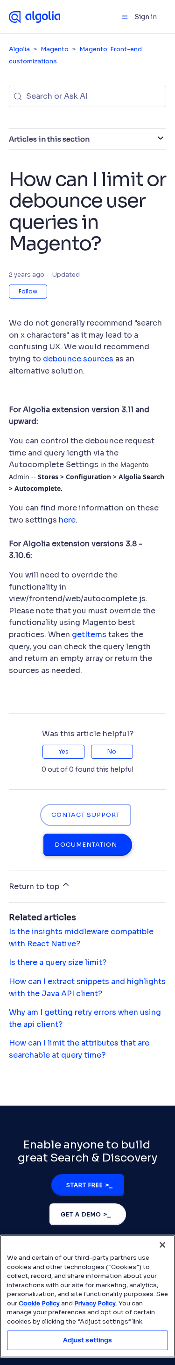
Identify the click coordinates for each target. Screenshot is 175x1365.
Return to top (35, 886)
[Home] (34, 16)
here (67, 520)
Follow (28, 291)
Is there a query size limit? (57, 962)
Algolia (19, 49)
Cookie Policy (39, 1303)
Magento (55, 49)
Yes (63, 751)
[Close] (162, 1245)
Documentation (86, 845)
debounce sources (79, 359)
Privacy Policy (95, 1303)
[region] (87, 1296)
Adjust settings (87, 1340)
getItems (90, 634)
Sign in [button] (145, 17)
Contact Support (85, 815)
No (111, 751)
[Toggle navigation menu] (125, 17)
